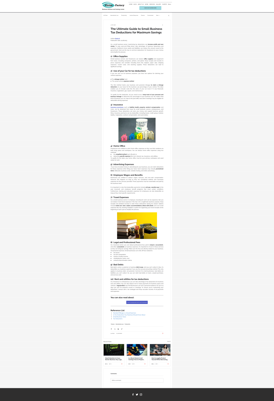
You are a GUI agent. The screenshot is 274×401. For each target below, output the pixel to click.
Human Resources (134, 15)
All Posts (105, 15)
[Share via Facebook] (111, 329)
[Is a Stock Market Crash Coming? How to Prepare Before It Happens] (137, 350)
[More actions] (162, 25)
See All (169, 341)
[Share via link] (121, 329)
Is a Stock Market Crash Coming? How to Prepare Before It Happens (136, 358)
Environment (150, 15)
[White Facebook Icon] (133, 394)
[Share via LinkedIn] (118, 329)
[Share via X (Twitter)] (114, 329)
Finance (143, 15)
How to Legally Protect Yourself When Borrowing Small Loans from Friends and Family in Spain (159, 358)
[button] (168, 15)
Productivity (124, 15)
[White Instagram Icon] (140, 394)
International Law (114, 15)
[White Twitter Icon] (136, 394)
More (157, 15)
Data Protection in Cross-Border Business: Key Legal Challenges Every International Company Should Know (113, 358)
